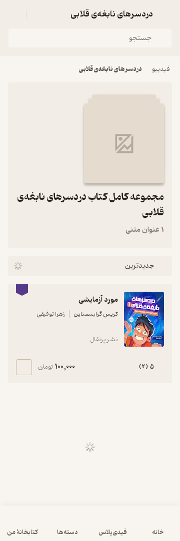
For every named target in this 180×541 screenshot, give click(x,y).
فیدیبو (161, 69)
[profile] (14, 14)
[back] (166, 14)
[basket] (38, 14)
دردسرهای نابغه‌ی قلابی (110, 69)
